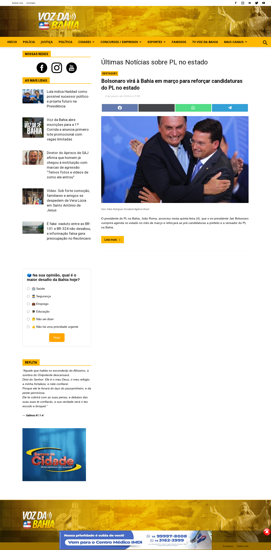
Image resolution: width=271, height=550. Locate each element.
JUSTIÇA (47, 42)
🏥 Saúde (38, 288)
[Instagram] (242, 3)
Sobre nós (17, 2)
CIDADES (84, 42)
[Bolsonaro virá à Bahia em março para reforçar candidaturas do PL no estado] (175, 159)
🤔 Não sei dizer (43, 319)
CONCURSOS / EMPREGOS (119, 42)
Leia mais (110, 239)
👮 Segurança (41, 296)
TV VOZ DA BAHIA (205, 42)
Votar (56, 337)
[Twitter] (256, 3)
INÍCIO (12, 42)
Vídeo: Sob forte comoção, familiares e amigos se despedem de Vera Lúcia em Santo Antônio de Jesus (68, 200)
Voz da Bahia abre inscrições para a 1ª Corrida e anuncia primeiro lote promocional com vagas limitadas (68, 129)
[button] (265, 47)
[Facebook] (235, 3)
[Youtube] (263, 3)
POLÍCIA (29, 42)
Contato (30, 2)
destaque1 (109, 73)
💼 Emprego (40, 304)
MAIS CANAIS (234, 42)
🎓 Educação (41, 311)
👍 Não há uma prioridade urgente (55, 326)
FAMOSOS (179, 42)
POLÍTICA (65, 42)
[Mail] (249, 3)
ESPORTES (155, 42)
